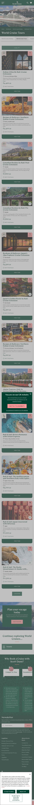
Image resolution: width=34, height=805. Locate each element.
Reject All (23, 791)
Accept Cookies (9, 791)
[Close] (30, 774)
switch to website (17, 406)
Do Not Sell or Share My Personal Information (16, 798)
